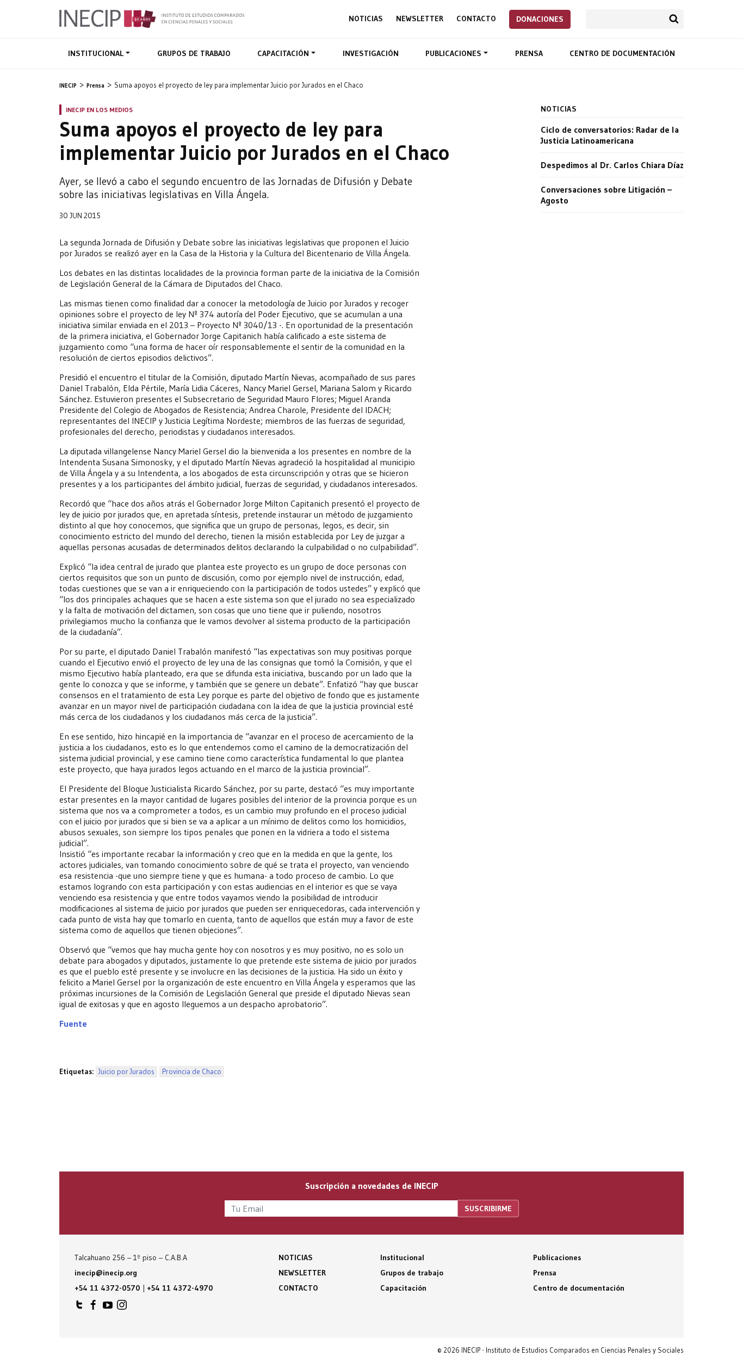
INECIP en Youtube (108, 1307)
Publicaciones (454, 53)
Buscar (673, 19)
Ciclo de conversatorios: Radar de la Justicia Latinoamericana (610, 135)
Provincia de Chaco (191, 1071)
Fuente (73, 1023)
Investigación (371, 53)
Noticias (366, 18)
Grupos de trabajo (194, 53)
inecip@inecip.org (106, 1273)
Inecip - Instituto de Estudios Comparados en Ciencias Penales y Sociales (151, 18)
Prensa (529, 53)
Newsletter (419, 18)
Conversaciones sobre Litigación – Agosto (606, 195)
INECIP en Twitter (79, 1307)
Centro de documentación (622, 53)
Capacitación (284, 53)
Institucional (97, 53)
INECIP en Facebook (93, 1307)
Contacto (476, 18)
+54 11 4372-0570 (107, 1288)
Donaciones (540, 19)
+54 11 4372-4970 (180, 1288)
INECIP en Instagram (122, 1307)
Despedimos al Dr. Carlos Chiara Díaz (612, 164)
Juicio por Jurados (126, 1071)
